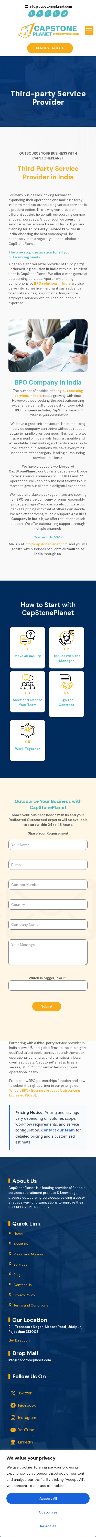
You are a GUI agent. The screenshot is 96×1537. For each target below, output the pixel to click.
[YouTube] (39, 13)
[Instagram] (64, 13)
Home (18, 1234)
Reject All (48, 1526)
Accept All (48, 1498)
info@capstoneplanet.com (50, 6)
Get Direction (19, 1340)
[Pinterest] (56, 13)
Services (20, 1264)
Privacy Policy (24, 1295)
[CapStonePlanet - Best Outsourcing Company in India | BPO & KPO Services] (48, 30)
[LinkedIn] (48, 13)
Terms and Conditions (31, 1305)
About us (21, 1244)
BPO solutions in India (52, 283)
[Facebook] (31, 13)
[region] (48, 1493)
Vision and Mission (28, 1254)
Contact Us (23, 1285)
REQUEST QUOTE (50, 48)
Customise (48, 1512)
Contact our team (58, 1129)
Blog (17, 1275)
